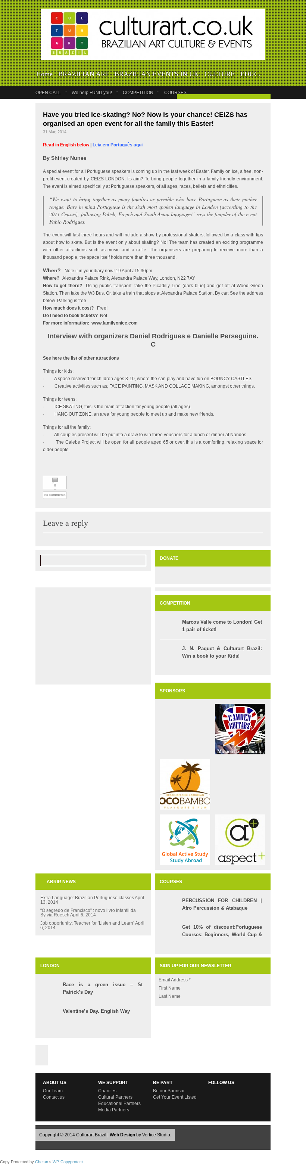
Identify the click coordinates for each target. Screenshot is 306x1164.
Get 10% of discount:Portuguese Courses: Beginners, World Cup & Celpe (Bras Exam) (222, 934)
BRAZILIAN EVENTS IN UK (157, 74)
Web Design (122, 1134)
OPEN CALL (48, 92)
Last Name (170, 996)
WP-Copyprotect (68, 1162)
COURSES (175, 92)
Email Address (175, 980)
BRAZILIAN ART (83, 74)
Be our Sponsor (169, 1090)
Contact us (54, 1097)
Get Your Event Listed (175, 1097)
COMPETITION (138, 92)
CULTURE (219, 74)
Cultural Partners (115, 1097)
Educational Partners (119, 1103)
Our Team (53, 1090)
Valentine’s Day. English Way (96, 1011)
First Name (170, 988)
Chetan (41, 1162)
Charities (107, 1090)
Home (44, 74)
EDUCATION (259, 74)
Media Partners (113, 1109)
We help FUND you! (92, 92)
